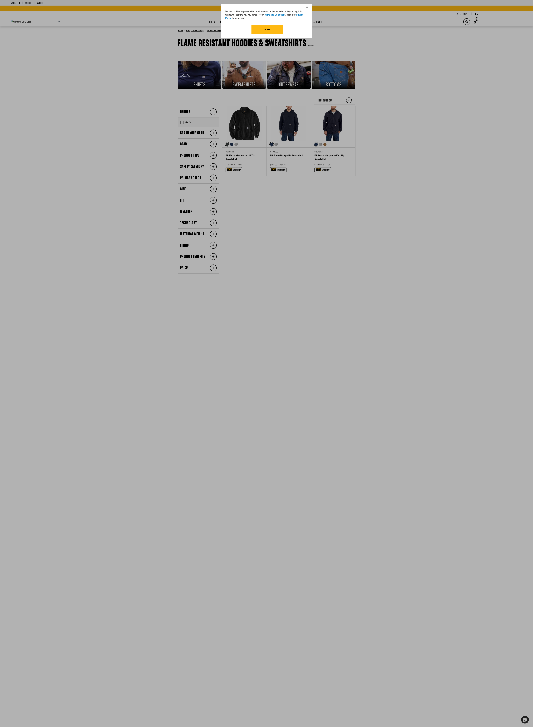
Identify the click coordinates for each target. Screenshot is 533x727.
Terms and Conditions (274, 14)
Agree (267, 29)
